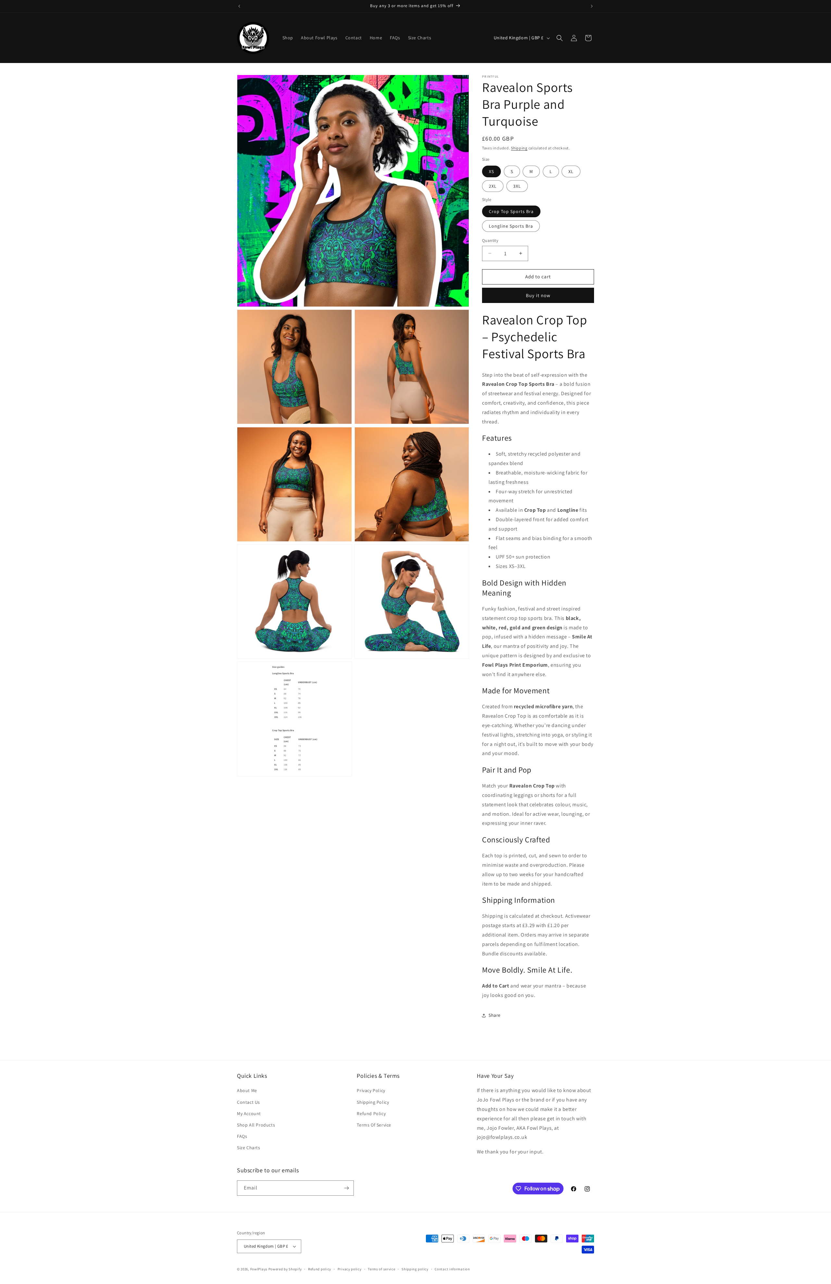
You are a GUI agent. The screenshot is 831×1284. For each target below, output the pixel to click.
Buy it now (538, 295)
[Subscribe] (346, 1188)
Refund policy (319, 1269)
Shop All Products (256, 1125)
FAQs (242, 1136)
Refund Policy (371, 1113)
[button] (559, 38)
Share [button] (495, 1015)
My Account (249, 1113)
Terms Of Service (374, 1125)
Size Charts (248, 1148)
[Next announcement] (592, 6)
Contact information (452, 1269)
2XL (493, 186)
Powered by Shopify (285, 1269)
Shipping (519, 147)
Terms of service (381, 1269)
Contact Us (248, 1102)
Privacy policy (350, 1269)
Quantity (490, 240)
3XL (517, 186)
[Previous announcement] (239, 6)
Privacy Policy (371, 1090)
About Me (247, 1090)
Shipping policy (415, 1269)
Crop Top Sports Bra (511, 211)
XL (571, 171)
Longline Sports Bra (511, 226)
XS (491, 171)
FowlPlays (258, 1269)
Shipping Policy (373, 1102)
